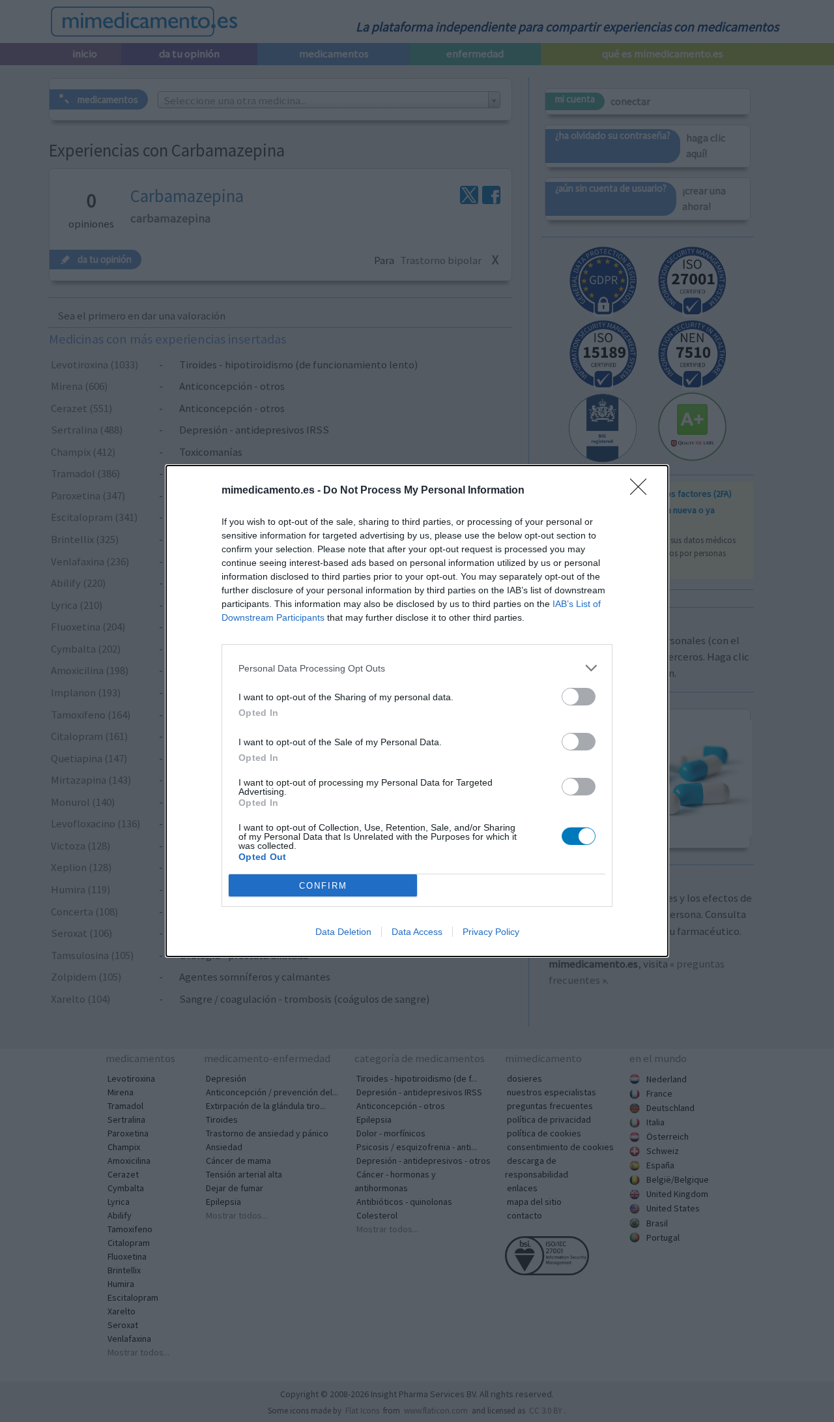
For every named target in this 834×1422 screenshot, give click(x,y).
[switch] (579, 696)
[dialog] (417, 711)
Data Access (417, 931)
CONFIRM (323, 886)
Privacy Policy (491, 931)
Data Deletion (343, 931)
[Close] (642, 491)
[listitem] (417, 668)
